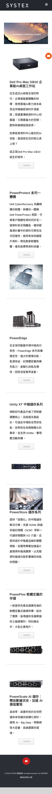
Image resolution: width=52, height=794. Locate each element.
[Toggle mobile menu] (46, 4)
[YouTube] (26, 761)
